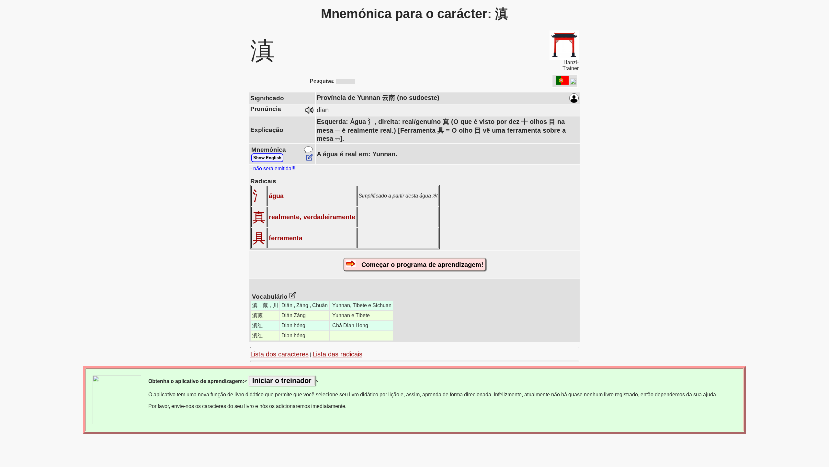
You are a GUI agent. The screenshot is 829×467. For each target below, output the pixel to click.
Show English (267, 157)
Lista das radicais (337, 354)
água (276, 195)
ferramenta (285, 238)
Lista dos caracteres (279, 354)
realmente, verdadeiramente (312, 217)
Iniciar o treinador (282, 381)
